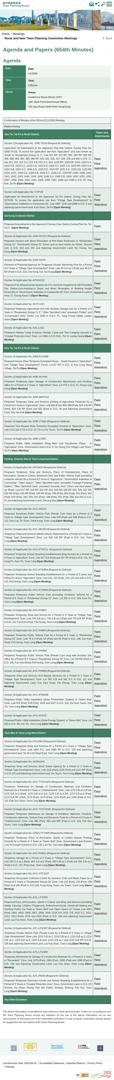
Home (6, 33)
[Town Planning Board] (16, 5)
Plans (97, 163)
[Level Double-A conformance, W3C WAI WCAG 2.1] (82, 1074)
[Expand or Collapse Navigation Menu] (109, 4)
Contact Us (91, 4)
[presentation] (14, 1048)
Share (97, 4)
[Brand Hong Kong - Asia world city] (100, 1074)
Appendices (100, 168)
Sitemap (9, 1067)
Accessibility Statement (51, 1063)
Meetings (19, 33)
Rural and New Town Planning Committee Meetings (41, 38)
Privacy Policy (94, 1063)
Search (103, 4)
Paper (97, 158)
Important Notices (75, 1063)
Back (108, 38)
